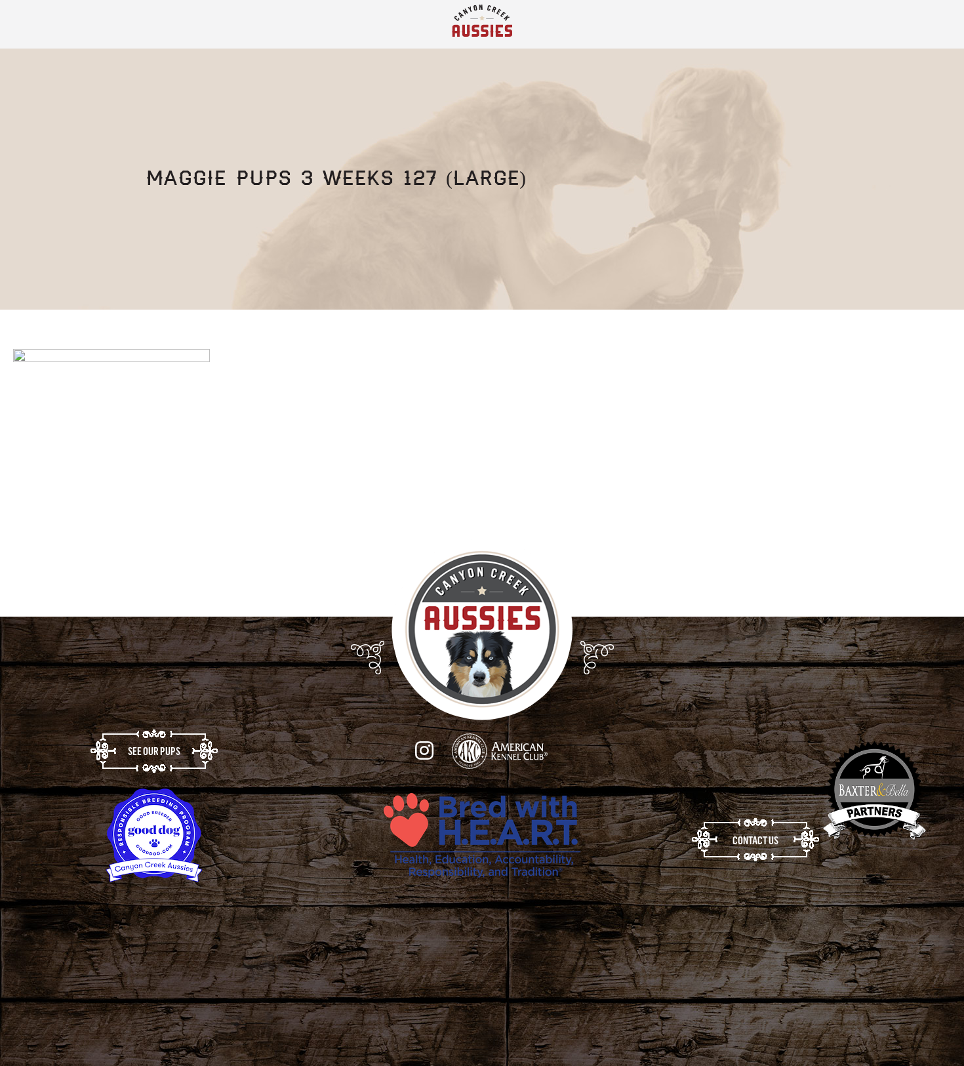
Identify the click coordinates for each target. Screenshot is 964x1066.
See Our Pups (154, 757)
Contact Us (755, 846)
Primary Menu (930, 27)
